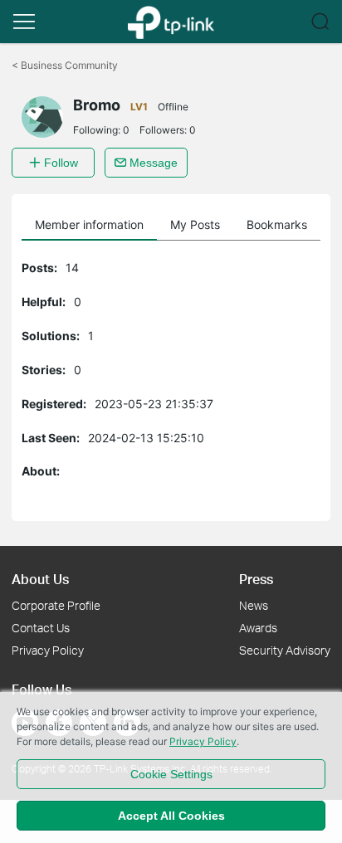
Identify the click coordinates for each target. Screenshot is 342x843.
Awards (258, 628)
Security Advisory (284, 650)
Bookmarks (277, 224)
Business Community (65, 65)
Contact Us (41, 628)
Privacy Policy (48, 650)
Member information (89, 224)
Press (256, 578)
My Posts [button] (195, 224)
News (253, 605)
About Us (40, 578)
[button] (24, 21)
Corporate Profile (56, 605)
